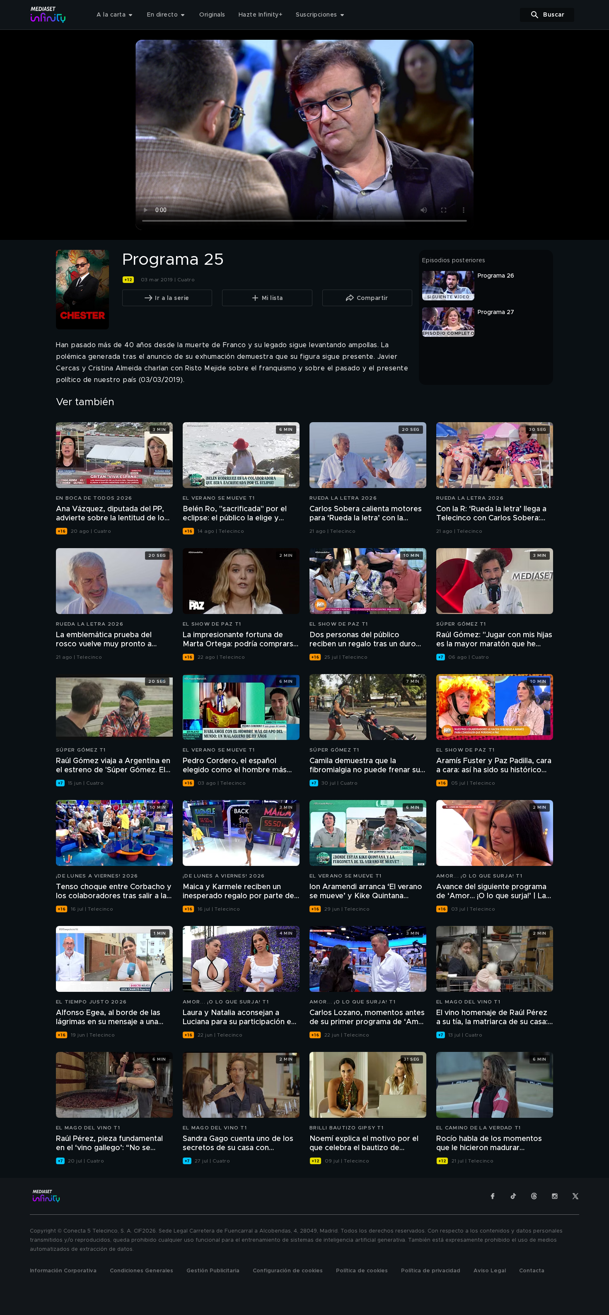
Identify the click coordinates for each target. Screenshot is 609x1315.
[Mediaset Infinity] (48, 14)
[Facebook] (492, 1196)
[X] (575, 1196)
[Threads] (534, 1196)
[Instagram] (554, 1196)
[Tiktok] (513, 1196)
